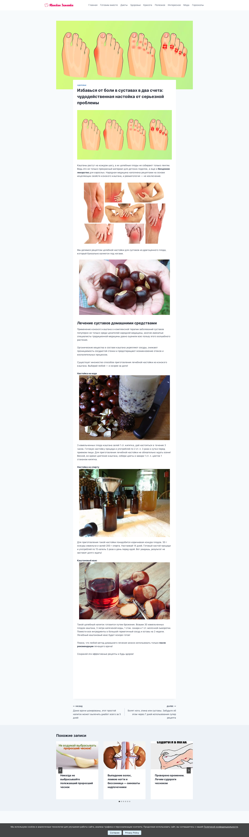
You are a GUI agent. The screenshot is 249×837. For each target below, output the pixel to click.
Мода (186, 5)
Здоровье (135, 5)
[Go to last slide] (60, 770)
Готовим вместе (109, 5)
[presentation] (77, 755)
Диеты (124, 5)
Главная (93, 5)
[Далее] (189, 770)
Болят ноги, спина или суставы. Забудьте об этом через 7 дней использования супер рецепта (152, 712)
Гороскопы (198, 5)
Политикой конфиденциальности (221, 826)
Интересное (174, 5)
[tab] (119, 801)
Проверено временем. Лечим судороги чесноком (169, 779)
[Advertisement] (124, 675)
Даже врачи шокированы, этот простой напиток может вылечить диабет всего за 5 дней (97, 712)
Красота (147, 5)
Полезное (160, 5)
